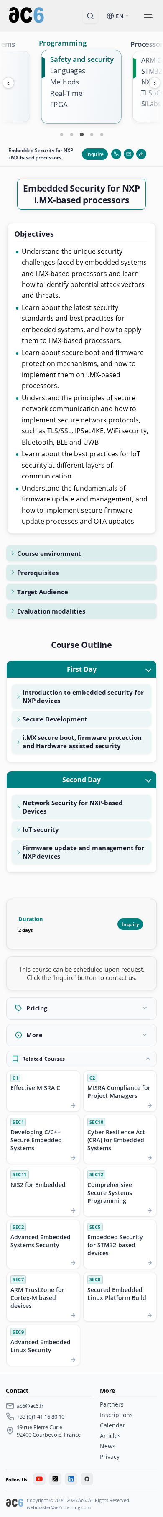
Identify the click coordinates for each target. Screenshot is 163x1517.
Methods (64, 82)
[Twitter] (55, 1479)
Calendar (112, 1425)
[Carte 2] (71, 134)
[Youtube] (39, 1479)
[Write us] (129, 154)
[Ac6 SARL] (14, 1504)
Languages (67, 70)
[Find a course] (90, 15)
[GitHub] (87, 1479)
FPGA (59, 105)
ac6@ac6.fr (30, 1406)
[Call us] (116, 154)
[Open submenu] (148, 16)
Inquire (95, 154)
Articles (110, 1436)
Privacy (110, 1457)
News (107, 1446)
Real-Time (66, 93)
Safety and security (82, 59)
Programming (63, 43)
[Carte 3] (81, 134)
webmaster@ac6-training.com (59, 1507)
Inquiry (130, 924)
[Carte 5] (102, 134)
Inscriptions (116, 1415)
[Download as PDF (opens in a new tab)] (141, 154)
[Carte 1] (61, 134)
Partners (112, 1404)
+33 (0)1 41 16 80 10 (40, 1416)
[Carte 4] (92, 134)
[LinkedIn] (71, 1479)
